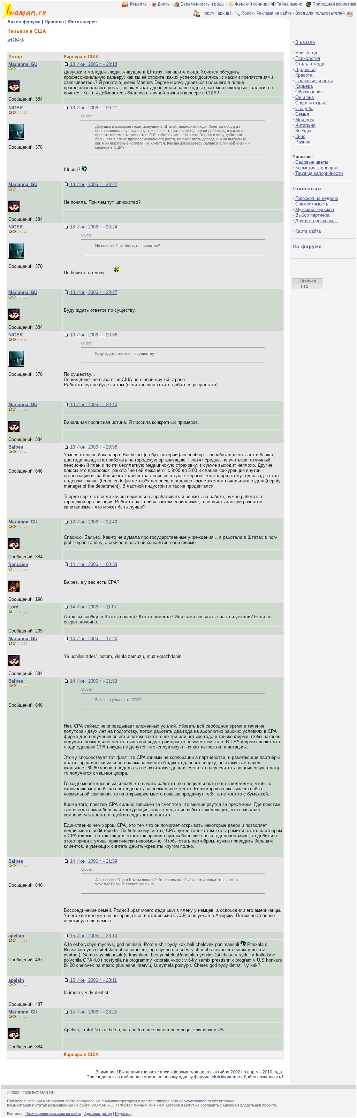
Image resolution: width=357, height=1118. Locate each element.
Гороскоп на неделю (316, 198)
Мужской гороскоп (314, 209)
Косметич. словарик (316, 167)
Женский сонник (251, 4)
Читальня (305, 125)
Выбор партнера (312, 215)
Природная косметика (334, 4)
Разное (302, 142)
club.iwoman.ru (227, 1076)
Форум (208, 13)
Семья (302, 114)
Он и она (304, 97)
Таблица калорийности (319, 173)
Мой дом (304, 119)
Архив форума (23, 21)
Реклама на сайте (274, 13)
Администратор (98, 1113)
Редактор (123, 1113)
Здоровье (305, 69)
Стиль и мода (309, 64)
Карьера (304, 86)
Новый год (306, 52)
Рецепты (138, 4)
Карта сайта (308, 231)
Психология (307, 58)
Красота (303, 75)
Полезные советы (314, 80)
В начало (305, 42)
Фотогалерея (82, 21)
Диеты (164, 4)
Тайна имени (289, 4)
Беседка (15, 39)
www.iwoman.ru (197, 1101)
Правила (54, 21)
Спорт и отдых (310, 103)
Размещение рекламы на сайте (53, 1113)
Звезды (303, 130)
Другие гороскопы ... (317, 220)
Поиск (247, 13)
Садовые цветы (311, 162)
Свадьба (304, 108)
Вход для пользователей (320, 13)
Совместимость (311, 204)
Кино (300, 136)
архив (223, 13)
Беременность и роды (203, 4)
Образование (309, 91)
